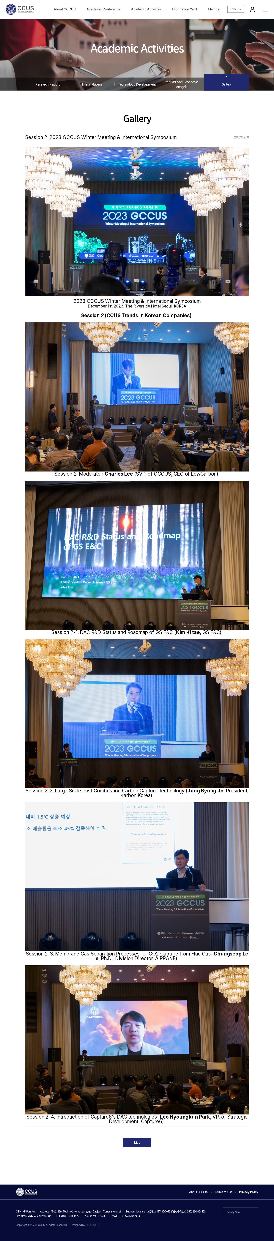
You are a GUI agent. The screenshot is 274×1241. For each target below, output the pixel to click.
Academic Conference (103, 9)
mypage (252, 9)
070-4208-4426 (70, 1216)
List (137, 1142)
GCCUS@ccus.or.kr (129, 1216)
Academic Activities (146, 9)
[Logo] (20, 9)
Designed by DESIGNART (85, 1224)
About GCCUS (65, 9)
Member (214, 9)
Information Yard (184, 9)
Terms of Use (223, 1192)
